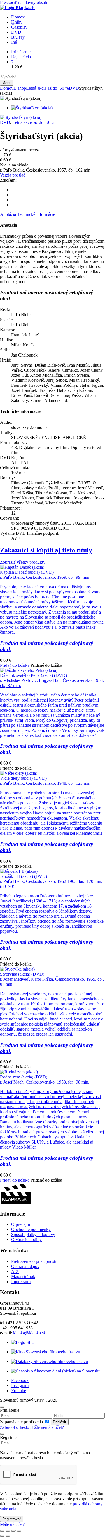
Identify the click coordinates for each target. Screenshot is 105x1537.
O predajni (20, 1224)
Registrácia (21, 56)
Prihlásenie (21, 51)
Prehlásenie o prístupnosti (33, 1261)
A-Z (15, 1271)
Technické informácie (36, 214)
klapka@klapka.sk (29, 1332)
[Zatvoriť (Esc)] (19, 1531)
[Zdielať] (13, 1531)
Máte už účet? (12, 1524)
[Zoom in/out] (2, 1531)
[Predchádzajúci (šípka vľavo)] (2, 1536)
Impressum (21, 1281)
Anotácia (8, 214)
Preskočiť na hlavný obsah (23, 2)
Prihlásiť (59, 1422)
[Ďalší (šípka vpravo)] (8, 1536)
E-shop (19, 88)
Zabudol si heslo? (15, 1427)
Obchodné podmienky (31, 1229)
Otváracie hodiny (26, 1239)
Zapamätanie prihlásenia (22, 1421)
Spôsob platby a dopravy (33, 1234)
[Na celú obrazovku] (8, 1531)
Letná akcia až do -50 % (47, 88)
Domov (6, 88)
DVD (74, 88)
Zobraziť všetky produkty (22, 562)
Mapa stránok (23, 1276)
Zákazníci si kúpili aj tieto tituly (46, 550)
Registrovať (11, 1519)
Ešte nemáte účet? (48, 1427)
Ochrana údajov (25, 1266)
